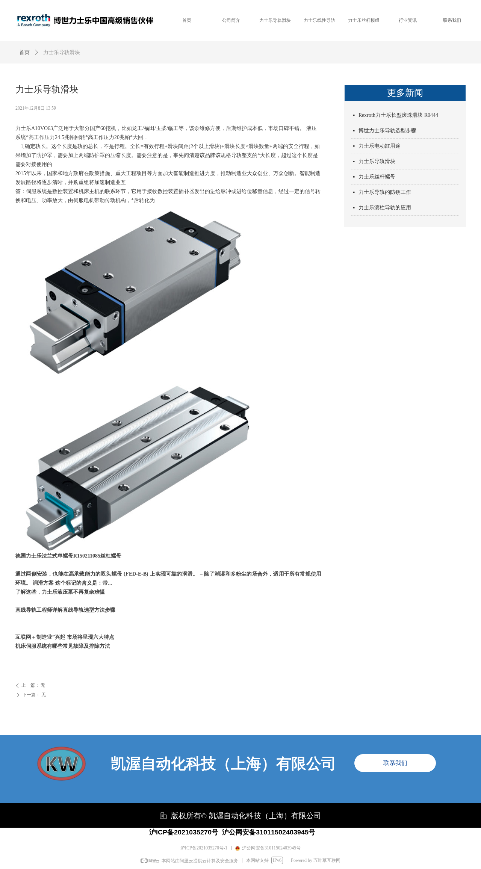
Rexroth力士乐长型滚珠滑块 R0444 (398, 115)
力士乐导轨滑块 (376, 161)
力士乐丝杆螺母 (376, 177)
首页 (24, 52)
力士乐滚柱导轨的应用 (384, 207)
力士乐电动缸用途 (379, 146)
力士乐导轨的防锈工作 (384, 192)
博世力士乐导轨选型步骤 (387, 130)
